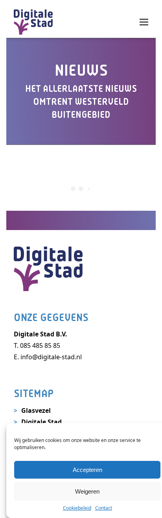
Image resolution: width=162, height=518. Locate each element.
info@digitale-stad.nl (51, 357)
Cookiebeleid (77, 508)
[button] (144, 22)
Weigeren (87, 491)
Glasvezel (36, 410)
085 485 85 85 (40, 345)
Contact (103, 508)
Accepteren (87, 469)
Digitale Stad (41, 422)
